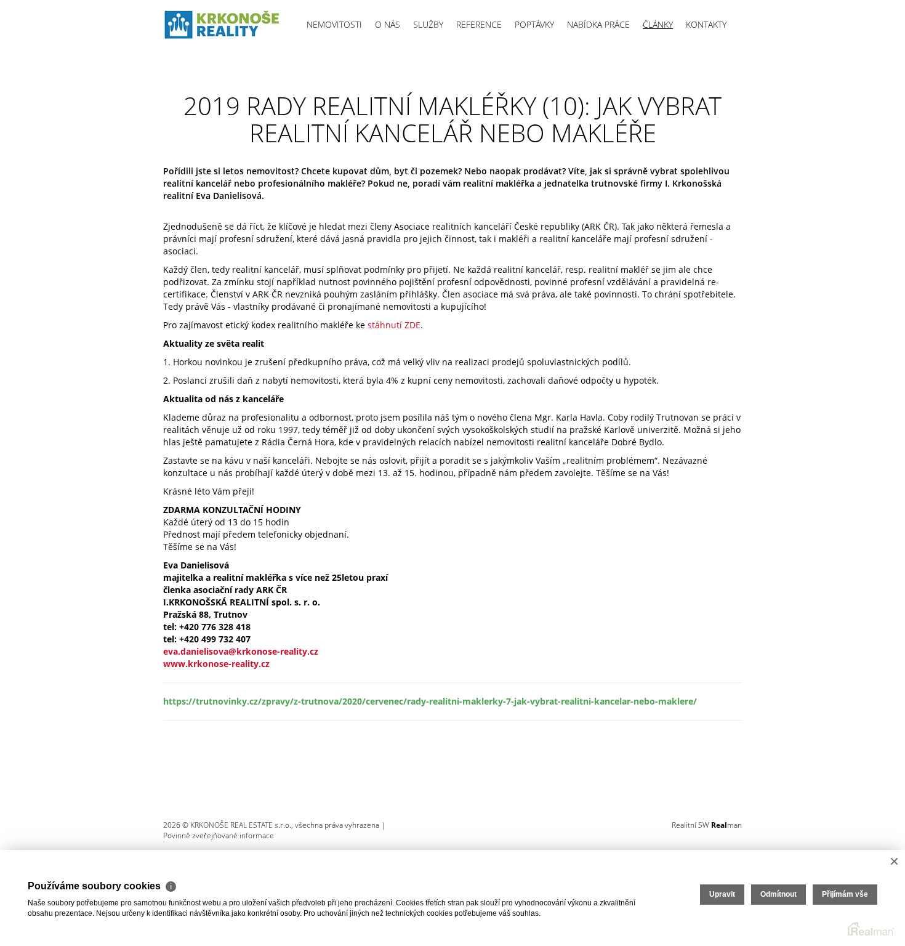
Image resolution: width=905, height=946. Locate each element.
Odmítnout (778, 894)
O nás (387, 24)
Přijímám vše (845, 894)
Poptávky (534, 24)
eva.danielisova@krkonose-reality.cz (240, 651)
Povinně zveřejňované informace (218, 835)
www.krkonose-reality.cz (216, 663)
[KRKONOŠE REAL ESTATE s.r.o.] (221, 24)
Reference (479, 24)
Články (658, 24)
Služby (428, 24)
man (726, 825)
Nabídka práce (598, 24)
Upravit (722, 894)
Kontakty (706, 24)
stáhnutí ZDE (394, 325)
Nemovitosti (334, 24)
